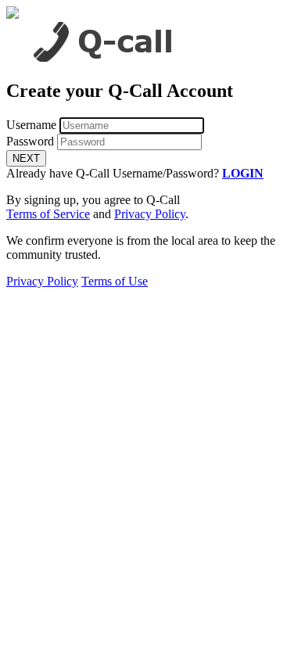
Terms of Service (48, 214)
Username (31, 124)
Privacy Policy (149, 214)
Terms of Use (114, 281)
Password (30, 141)
